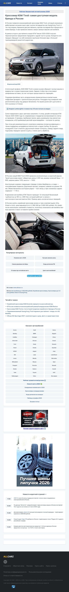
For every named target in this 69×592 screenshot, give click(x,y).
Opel (54, 362)
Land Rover (54, 354)
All (7, 3)
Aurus (54, 330)
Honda (34, 347)
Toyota (34, 372)
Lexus (14, 358)
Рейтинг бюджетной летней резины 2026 (34, 11)
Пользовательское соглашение (40, 572)
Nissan (34, 362)
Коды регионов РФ (49, 264)
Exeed (54, 340)
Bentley (15, 333)
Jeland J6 (26, 512)
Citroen (34, 340)
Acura (14, 330)
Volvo (34, 376)
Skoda (15, 369)
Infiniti (15, 351)
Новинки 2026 (40, 3)
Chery (54, 337)
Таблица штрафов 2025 (34, 398)
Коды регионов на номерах (34, 394)
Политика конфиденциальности (15, 572)
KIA (15, 354)
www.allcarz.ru (18, 287)
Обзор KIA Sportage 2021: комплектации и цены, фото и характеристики (33, 316)
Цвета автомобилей (49, 270)
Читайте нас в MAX (34, 276)
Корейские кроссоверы (40, 291)
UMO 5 (16, 498)
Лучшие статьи (34, 401)
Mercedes (54, 358)
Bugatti (54, 333)
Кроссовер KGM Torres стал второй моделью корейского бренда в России (33, 309)
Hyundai (54, 347)
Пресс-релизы (51, 566)
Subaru (34, 369)
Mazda (34, 358)
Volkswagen (15, 376)
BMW (34, 333)
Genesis (54, 344)
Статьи (60, 3)
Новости (19, 3)
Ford (15, 344)
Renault (54, 365)
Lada (34, 354)
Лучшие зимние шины (49, 258)
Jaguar (34, 351)
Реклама (30, 566)
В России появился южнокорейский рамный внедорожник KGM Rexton (32, 306)
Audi (34, 330)
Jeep (54, 351)
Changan (34, 337)
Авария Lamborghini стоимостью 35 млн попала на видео (29, 109)
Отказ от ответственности (13, 575)
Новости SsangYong (20, 292)
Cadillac (15, 337)
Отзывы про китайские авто (20, 270)
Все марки (54, 376)
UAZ (54, 372)
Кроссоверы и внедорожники (34, 391)
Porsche (34, 365)
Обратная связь (18, 566)
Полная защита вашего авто (33, 428)
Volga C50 (24, 519)
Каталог (29, 3)
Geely (34, 344)
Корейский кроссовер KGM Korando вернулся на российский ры (30, 304)
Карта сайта (39, 566)
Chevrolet (14, 340)
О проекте (7, 566)
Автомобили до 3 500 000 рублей (21, 291)
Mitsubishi (15, 362)
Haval (14, 347)
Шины (50, 3)
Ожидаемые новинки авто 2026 (34, 387)
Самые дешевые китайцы (20, 264)
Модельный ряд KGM (13, 84)
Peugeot (15, 365)
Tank (15, 372)
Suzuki (54, 369)
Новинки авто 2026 (20, 258)
